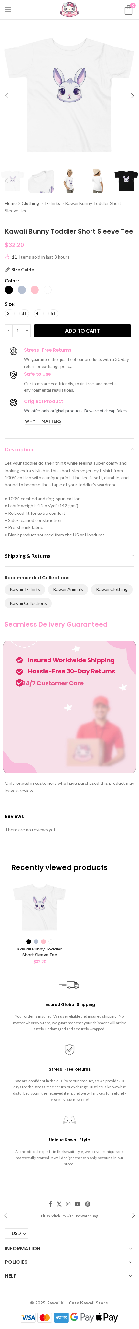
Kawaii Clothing (112, 589)
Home (11, 203)
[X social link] (59, 1204)
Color (11, 280)
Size (9, 303)
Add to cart (82, 330)
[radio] (9, 290)
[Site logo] (69, 9)
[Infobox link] (69, 1215)
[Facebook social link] (50, 1204)
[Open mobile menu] (8, 9)
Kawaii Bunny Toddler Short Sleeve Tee (39, 952)
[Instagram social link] (68, 1204)
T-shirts (52, 203)
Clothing (30, 203)
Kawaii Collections (28, 603)
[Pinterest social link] (87, 1204)
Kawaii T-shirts (25, 589)
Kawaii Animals (68, 589)
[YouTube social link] (78, 1204)
